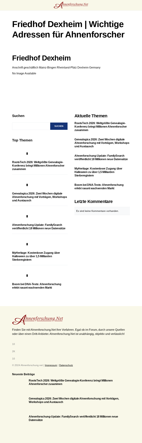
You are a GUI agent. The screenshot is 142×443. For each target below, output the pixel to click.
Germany (94, 67)
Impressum (51, 365)
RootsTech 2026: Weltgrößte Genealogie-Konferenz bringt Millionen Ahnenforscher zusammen (38, 166)
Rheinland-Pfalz (67, 67)
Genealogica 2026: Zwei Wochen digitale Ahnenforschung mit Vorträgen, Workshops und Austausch (39, 197)
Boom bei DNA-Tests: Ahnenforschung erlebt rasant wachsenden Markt (98, 186)
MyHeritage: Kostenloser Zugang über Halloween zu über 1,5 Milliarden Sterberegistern (36, 256)
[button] (13, 5)
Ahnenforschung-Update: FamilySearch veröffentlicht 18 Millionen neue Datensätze (101, 157)
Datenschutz (66, 365)
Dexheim (82, 67)
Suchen (18, 116)
